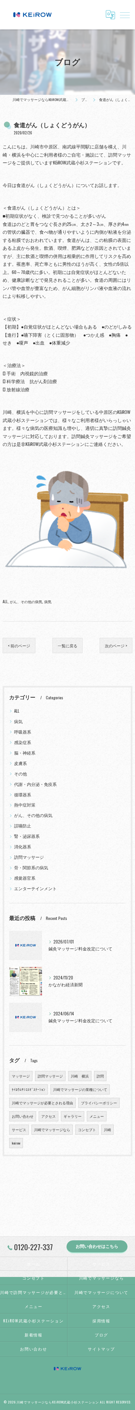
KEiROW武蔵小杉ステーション (33, 1320)
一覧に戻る (67, 645)
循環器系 (22, 794)
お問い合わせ (22, 1116)
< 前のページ (19, 645)
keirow (16, 1143)
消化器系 (22, 846)
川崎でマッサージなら (52, 1129)
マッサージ (21, 1076)
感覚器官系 (24, 878)
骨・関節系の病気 (31, 867)
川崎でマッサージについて (101, 1292)
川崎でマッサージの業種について (80, 1089)
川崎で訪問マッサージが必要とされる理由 (33, 1292)
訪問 (100, 1076)
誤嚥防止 (22, 826)
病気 (47, 601)
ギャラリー (73, 1116)
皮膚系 (20, 763)
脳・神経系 (24, 753)
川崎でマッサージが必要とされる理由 (42, 1102)
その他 (20, 774)
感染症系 (22, 742)
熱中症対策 (24, 805)
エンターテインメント (35, 888)
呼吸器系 (22, 732)
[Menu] (125, 15)
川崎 (107, 1129)
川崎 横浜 (80, 1076)
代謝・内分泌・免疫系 (35, 784)
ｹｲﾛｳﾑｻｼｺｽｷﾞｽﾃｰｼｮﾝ (28, 1089)
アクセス (48, 1116)
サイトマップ (101, 1348)
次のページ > (116, 645)
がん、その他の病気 (26, 601)
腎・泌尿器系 (27, 836)
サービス (19, 1129)
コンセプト (87, 1129)
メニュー (96, 1116)
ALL (5, 601)
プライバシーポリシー (99, 1102)
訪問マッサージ (29, 857)
